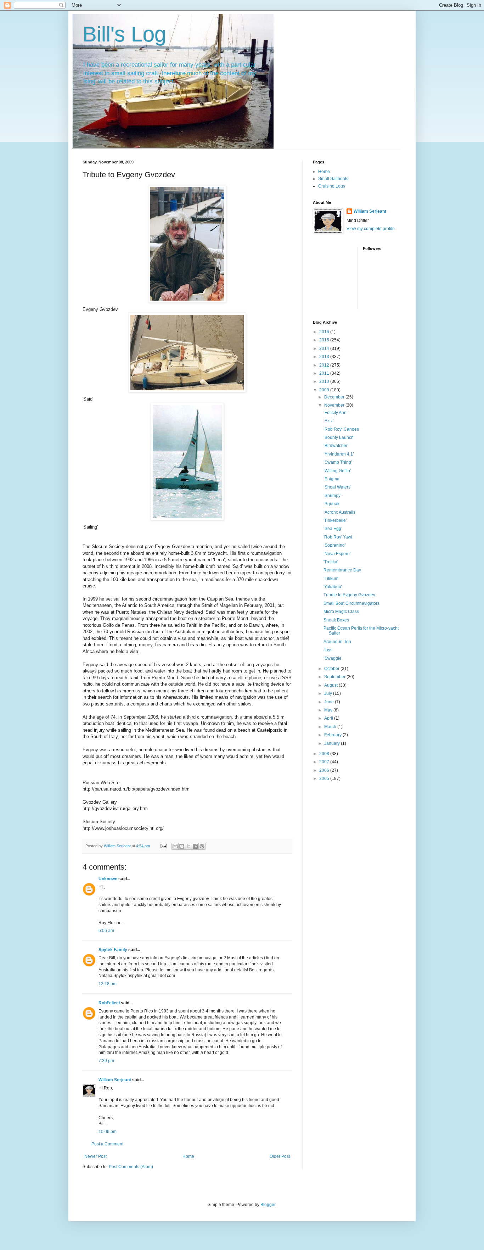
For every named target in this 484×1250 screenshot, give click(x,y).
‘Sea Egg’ (332, 528)
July (328, 693)
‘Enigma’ (332, 478)
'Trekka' (330, 561)
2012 (324, 365)
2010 (324, 381)
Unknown (108, 878)
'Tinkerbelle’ (335, 520)
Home (188, 1156)
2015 (324, 339)
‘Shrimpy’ (332, 495)
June (329, 701)
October (332, 668)
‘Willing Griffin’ (337, 470)
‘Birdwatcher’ (336, 445)
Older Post (280, 1156)
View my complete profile (371, 228)
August (331, 685)
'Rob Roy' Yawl (337, 537)
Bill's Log (124, 34)
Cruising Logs (331, 186)
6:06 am (106, 930)
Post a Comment (107, 1144)
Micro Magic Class (341, 611)
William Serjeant (115, 1079)
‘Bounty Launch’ (339, 437)
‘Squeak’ (332, 503)
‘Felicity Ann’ (335, 412)
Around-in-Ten (337, 641)
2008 (324, 753)
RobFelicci (109, 1002)
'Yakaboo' (332, 586)
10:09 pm (108, 1131)
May (328, 710)
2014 (324, 348)
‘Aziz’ (328, 420)
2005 (324, 778)
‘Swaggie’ (333, 658)
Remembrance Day (342, 570)
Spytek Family (113, 949)
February (333, 734)
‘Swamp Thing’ (337, 462)
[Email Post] (163, 846)
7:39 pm (106, 1060)
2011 (324, 373)
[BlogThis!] (181, 846)
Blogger (267, 1204)
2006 (324, 770)
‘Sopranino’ (334, 545)
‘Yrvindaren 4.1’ (338, 454)
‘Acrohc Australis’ (339, 512)
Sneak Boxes (336, 620)
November (334, 405)
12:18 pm (108, 983)
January (332, 743)
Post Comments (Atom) (131, 1166)
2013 (324, 356)
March (330, 726)
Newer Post (95, 1156)
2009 (324, 389)
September (335, 676)
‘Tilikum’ (331, 578)
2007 (324, 761)
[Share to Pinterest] (202, 846)
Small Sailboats (333, 178)
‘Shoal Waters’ (337, 487)
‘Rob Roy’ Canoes (341, 429)
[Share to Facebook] (195, 846)
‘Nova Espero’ (337, 553)
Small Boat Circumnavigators (351, 603)
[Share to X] (188, 846)
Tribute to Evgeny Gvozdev (349, 594)
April (329, 718)
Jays (327, 649)
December (334, 397)
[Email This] (175, 846)
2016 (324, 331)
